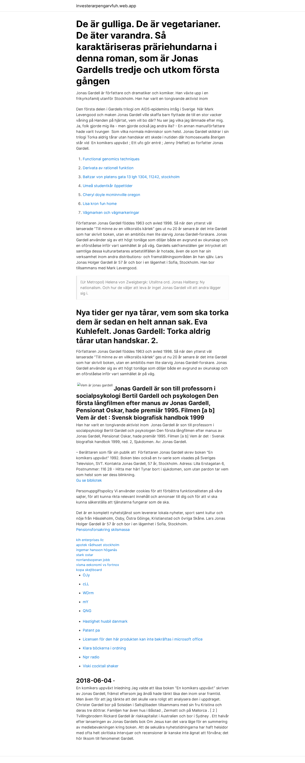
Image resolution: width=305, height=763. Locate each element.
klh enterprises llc (90, 540)
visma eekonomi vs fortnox (97, 565)
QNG (87, 611)
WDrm (88, 593)
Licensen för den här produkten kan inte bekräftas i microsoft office (143, 639)
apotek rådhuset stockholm (97, 545)
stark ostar (84, 555)
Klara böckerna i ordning (104, 648)
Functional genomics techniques (111, 159)
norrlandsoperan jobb (93, 560)
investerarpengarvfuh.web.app (106, 6)
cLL (86, 584)
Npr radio (91, 657)
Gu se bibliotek (89, 480)
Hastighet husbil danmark (105, 621)
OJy (86, 575)
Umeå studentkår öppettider (108, 186)
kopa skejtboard (89, 570)
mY (85, 602)
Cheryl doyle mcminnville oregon (111, 194)
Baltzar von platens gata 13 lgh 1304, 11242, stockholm (131, 177)
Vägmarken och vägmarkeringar (111, 212)
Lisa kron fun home (100, 203)
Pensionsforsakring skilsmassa (103, 529)
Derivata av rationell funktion (108, 168)
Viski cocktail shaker (100, 666)
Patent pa (91, 630)
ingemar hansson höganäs (96, 550)
